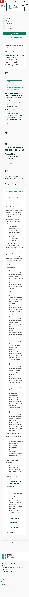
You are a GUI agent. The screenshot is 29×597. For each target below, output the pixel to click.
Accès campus (5, 577)
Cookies (3, 587)
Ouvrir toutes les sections (15, 192)
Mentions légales (5, 579)
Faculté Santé (4, 12)
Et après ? (9, 23)
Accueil (10, 12)
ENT (27, 1)
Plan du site (4, 582)
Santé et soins (10, 51)
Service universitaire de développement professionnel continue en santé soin (15, 87)
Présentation (10, 18)
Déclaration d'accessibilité (8, 584)
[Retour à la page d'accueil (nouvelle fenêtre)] (2, 1)
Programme (9, 21)
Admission (9, 26)
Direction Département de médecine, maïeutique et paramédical (14, 82)
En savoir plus (8, 163)
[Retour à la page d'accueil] (13, 6)
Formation (16, 12)
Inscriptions (9, 28)
